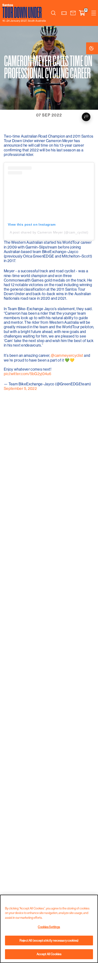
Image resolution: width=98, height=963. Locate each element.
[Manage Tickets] (64, 13)
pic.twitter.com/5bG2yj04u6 (27, 373)
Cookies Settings (96, 48)
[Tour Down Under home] (23, 11)
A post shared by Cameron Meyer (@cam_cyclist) (49, 232)
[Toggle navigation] (93, 13)
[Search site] (53, 13)
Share (86, 117)
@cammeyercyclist (67, 355)
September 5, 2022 (20, 388)
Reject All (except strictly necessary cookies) (49, 940)
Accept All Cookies (49, 954)
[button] (73, 13)
